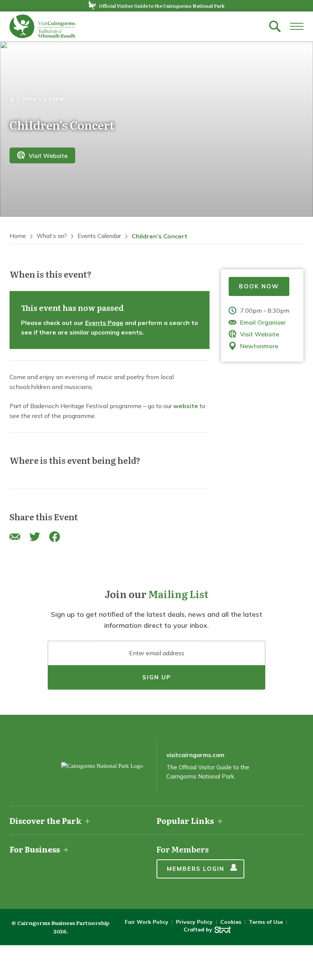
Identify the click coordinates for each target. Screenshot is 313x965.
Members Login (195, 868)
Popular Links (185, 820)
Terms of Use (266, 921)
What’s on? (52, 236)
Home (18, 236)
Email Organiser (263, 322)
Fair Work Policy (146, 921)
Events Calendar (99, 236)
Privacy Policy (194, 921)
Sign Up (156, 677)
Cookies (230, 921)
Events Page (104, 322)
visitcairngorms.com (195, 755)
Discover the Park (45, 820)
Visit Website (48, 155)
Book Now (259, 286)
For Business (35, 849)
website (185, 406)
